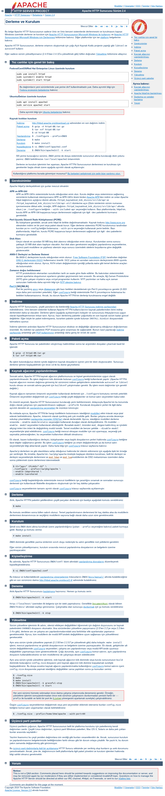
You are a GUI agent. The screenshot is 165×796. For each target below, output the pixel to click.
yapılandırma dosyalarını (91, 561)
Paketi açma (140, 50)
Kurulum (138, 64)
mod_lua (67, 457)
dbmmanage (50, 289)
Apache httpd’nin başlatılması (148, 93)
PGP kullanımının (45, 332)
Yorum (137, 103)
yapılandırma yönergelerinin (54, 577)
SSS (138, 6)
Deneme (138, 71)
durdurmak (88, 607)
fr (112, 26)
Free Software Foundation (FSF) (89, 257)
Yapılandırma (23, 136)
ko (122, 26)
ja (116, 26)
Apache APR (93, 197)
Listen (57, 698)
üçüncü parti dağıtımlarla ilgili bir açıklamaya (35, 748)
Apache (8, 15)
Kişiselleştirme (141, 67)
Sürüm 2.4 (50, 15)
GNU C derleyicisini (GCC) (29, 260)
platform (104, 37)
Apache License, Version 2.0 (18, 790)
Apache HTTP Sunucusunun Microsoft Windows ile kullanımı (80, 34)
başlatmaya (49, 591)
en (101, 26)
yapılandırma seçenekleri (42, 408)
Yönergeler (129, 6)
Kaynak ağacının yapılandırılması (142, 55)
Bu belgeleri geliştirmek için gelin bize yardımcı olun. (94, 173)
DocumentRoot (100, 603)
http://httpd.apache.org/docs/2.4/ (56, 580)
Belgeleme (37, 15)
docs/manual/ (96, 577)
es (107, 26)
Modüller (118, 6)
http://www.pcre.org (115, 222)
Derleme (138, 60)
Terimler (145, 6)
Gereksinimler (140, 43)
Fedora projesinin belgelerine (34, 90)
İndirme (137, 47)
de (96, 26)
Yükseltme (101, 54)
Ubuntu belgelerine (52, 112)
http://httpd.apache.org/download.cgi (50, 123)
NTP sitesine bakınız (70, 282)
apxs (35, 289)
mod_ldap (54, 457)
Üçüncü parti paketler (144, 78)
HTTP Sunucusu (22, 15)
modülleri (95, 413)
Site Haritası (157, 6)
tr (126, 26)
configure (64, 292)
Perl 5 (13, 286)
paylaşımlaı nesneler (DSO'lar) (46, 419)
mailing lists (124, 778)
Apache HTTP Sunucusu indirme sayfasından (93, 306)
